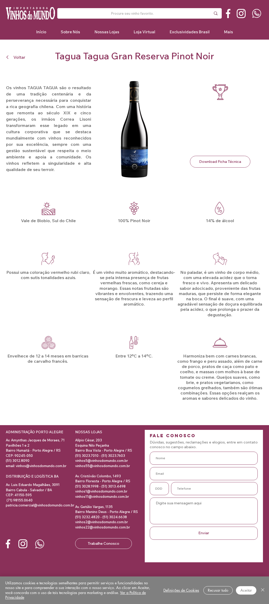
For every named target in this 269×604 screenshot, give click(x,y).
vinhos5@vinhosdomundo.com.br (101, 460)
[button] (189, 31)
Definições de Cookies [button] (181, 590)
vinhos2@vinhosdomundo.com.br (101, 522)
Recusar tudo (218, 590)
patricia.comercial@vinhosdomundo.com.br (40, 505)
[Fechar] (263, 590)
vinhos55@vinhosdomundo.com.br (102, 466)
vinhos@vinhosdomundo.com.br (41, 466)
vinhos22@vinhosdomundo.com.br (102, 527)
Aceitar (246, 590)
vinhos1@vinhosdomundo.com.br (101, 491)
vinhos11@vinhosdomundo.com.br (102, 496)
